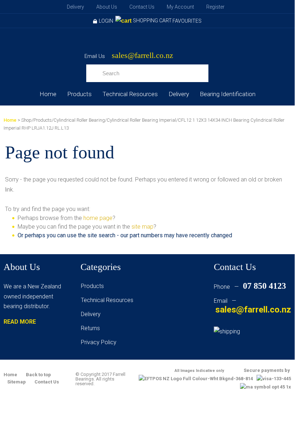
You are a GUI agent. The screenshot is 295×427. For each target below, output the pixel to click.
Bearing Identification (227, 94)
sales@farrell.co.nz (142, 55)
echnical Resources (108, 300)
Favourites (187, 21)
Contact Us (142, 7)
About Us (106, 7)
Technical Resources (130, 94)
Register (215, 7)
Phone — (250, 286)
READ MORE (20, 321)
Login (106, 21)
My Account (180, 7)
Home (48, 94)
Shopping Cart (152, 20)
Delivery (75, 7)
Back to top (38, 374)
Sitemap (16, 381)
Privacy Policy (98, 342)
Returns (90, 328)
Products (79, 94)
